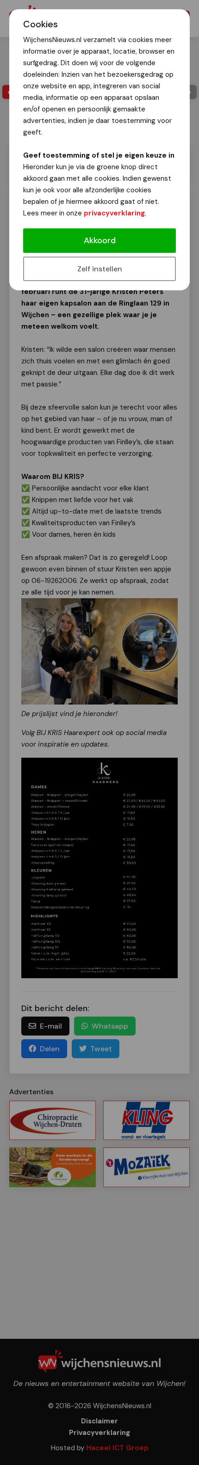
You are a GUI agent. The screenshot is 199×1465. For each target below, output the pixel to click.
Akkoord (100, 240)
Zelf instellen (99, 269)
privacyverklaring (114, 213)
